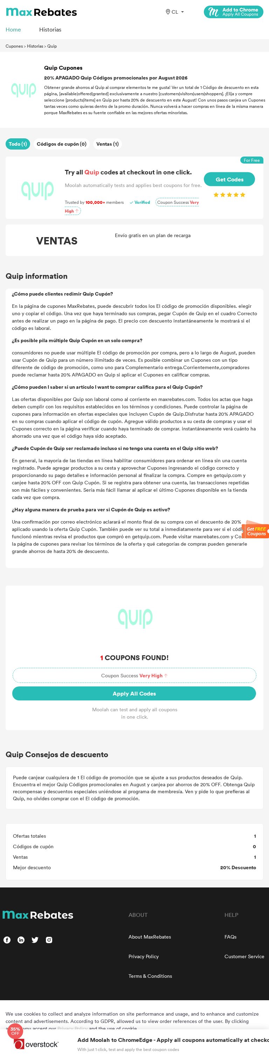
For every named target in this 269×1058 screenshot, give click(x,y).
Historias (35, 46)
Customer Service (244, 956)
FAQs (230, 936)
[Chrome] (233, 12)
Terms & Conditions (150, 976)
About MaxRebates (150, 936)
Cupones (14, 46)
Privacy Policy (144, 956)
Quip (52, 46)
